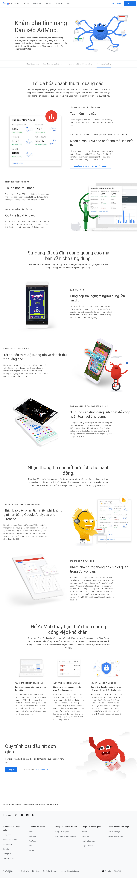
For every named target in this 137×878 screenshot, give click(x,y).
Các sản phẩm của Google (69, 871)
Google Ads (86, 836)
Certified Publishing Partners (65, 836)
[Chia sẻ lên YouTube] (21, 815)
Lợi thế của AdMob (10, 839)
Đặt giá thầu (37, 3)
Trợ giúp (108, 871)
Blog (68, 3)
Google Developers (62, 832)
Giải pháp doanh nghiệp (116, 836)
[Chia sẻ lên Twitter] (15, 815)
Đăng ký (130, 3)
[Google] (6, 3)
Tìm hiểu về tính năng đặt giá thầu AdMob (90, 166)
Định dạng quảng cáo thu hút (53, 64)
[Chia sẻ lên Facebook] (33, 815)
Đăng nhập (116, 3)
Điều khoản (36, 871)
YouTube (32, 841)
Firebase (85, 832)
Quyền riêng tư (24, 871)
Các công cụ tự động (104, 64)
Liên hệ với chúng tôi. (42, 770)
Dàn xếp (26, 3)
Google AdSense (87, 846)
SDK (30, 846)
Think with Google (114, 832)
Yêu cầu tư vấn (8, 858)
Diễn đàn (32, 836)
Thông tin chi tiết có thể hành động (80, 64)
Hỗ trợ (31, 850)
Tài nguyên (59, 3)
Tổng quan (7, 835)
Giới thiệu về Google (50, 871)
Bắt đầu (48, 3)
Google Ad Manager (88, 841)
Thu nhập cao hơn (32, 64)
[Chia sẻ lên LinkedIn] (27, 815)
